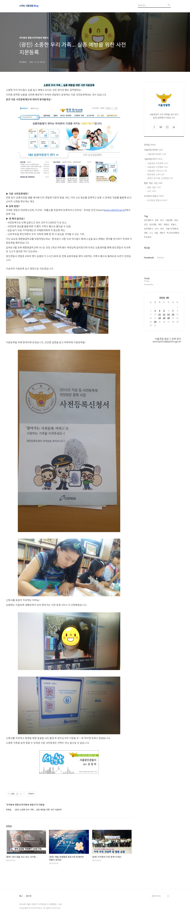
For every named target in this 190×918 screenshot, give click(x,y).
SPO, (157, 228)
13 (168, 314)
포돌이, (174, 224)
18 (159, 318)
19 (164, 318)
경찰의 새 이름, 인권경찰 (160, 178)
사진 (151, 191)
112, (151, 232)
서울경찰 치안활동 (157, 166)
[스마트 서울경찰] (35, 6)
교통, (157, 220)
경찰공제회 (156, 886)
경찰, (146, 232)
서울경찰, (169, 220)
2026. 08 (164, 297)
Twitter (160, 257)
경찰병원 (155, 881)
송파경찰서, (148, 228)
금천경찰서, (148, 220)
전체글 (150, 144)
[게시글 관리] (21, 794)
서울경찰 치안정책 (157, 163)
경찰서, (163, 232)
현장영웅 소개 (155, 174)
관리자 (28, 896)
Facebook (149, 257)
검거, (162, 220)
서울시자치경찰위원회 (161, 857)
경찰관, (167, 224)
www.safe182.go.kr (114, 210)
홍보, (176, 220)
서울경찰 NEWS (153, 149)
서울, (156, 232)
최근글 (147, 247)
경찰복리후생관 (158, 891)
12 (164, 314)
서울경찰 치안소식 (157, 170)
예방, (160, 224)
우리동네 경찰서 (154, 195)
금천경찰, (153, 224)
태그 (21, 896)
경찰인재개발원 (158, 867)
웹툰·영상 (154, 187)
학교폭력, (148, 237)
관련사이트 (156, 896)
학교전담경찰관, (173, 232)
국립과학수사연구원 (160, 876)
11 (159, 314)
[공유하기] (17, 794)
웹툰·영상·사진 (153, 183)
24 (155, 321)
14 (173, 314)
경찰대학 (155, 862)
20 (168, 318)
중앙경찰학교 (157, 872)
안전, (146, 224)
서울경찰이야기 (153, 158)
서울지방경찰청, (172, 228)
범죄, (162, 228)
